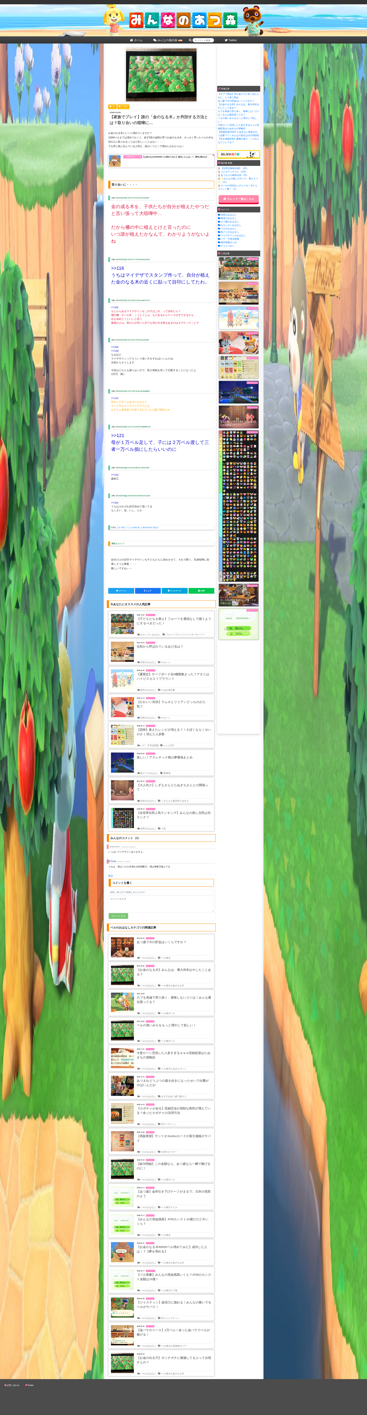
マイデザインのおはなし (233, 235)
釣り (163, 1318)
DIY (172, 745)
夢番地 (167, 773)
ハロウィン (171, 1124)
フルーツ (170, 634)
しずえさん (167, 801)
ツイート (122, 591)
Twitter (31, 1385)
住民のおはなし (148, 662)
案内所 (176, 801)
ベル (172, 1013)
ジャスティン (173, 1318)
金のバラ (182, 1346)
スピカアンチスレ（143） (234, 171)
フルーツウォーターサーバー (190, 634)
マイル (173, 1207)
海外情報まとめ (229, 242)
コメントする (118, 916)
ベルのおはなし (148, 958)
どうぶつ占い (228, 246)
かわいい (165, 662)
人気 (163, 828)
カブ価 (173, 1290)
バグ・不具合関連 (149, 745)
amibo (164, 1152)
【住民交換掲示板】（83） (235, 168)
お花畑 (173, 1346)
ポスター (172, 1152)
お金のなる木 (177, 985)
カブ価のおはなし (230, 221)
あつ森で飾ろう (178, 1096)
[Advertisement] (238, 65)
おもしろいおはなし (150, 634)
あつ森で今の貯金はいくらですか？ (236, 101)
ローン (183, 1068)
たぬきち (184, 801)
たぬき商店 (167, 690)
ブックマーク (175, 591)
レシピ (167, 745)
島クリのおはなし (149, 773)
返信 (110, 861)
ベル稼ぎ (165, 958)
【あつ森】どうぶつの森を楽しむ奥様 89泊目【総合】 (138, 527)
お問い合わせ (12, 1385)
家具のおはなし (148, 690)
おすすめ (165, 1096)
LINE (202, 591)
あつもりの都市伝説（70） (235, 175)
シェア (149, 591)
